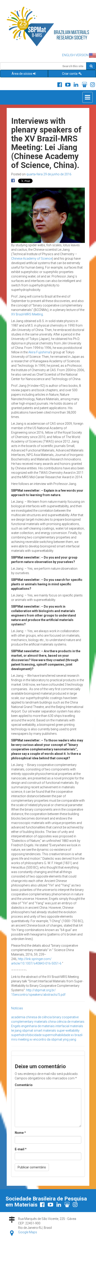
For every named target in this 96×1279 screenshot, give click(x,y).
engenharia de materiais (38, 1026)
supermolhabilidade (56, 1035)
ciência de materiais (70, 1021)
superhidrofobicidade (26, 1035)
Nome (20, 1132)
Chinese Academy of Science (31, 258)
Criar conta (70, 73)
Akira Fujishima (39, 352)
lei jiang (16, 1030)
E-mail (21, 1149)
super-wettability (68, 1030)
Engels (16, 1026)
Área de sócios (22, 73)
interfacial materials (69, 1026)
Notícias (17, 1008)
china (52, 1021)
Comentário (24, 1085)
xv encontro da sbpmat (45, 1039)
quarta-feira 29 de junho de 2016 (48, 174)
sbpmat (27, 1030)
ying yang (69, 1039)
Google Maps (27, 1232)
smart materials (45, 1030)
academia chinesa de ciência (31, 1017)
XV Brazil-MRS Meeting (27, 314)
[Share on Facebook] (13, 180)
